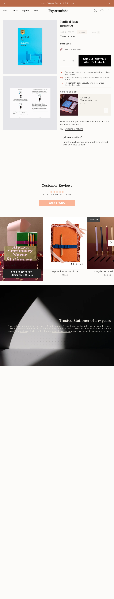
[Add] (106, 110)
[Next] (109, 3)
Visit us (23, 331)
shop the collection (61, 331)
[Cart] (109, 10)
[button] (6, 10)
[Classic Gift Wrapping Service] (69, 105)
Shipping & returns (74, 129)
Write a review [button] (57, 202)
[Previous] (4, 3)
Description (65, 44)
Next (111, 243)
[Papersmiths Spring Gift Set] (65, 243)
